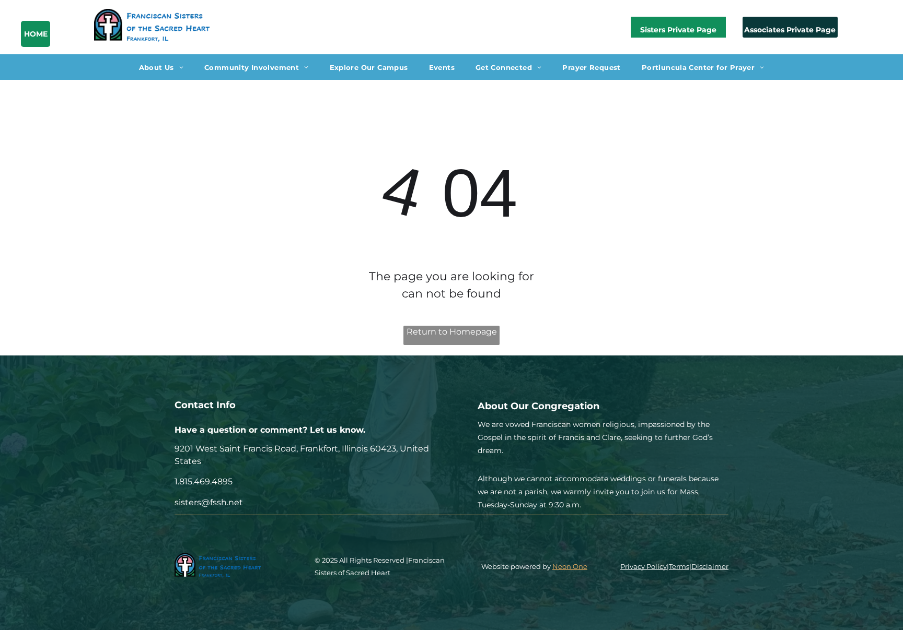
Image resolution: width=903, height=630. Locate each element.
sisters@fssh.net (209, 502)
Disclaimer (709, 566)
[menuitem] (161, 67)
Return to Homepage (452, 332)
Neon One (569, 566)
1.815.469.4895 (204, 481)
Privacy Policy (643, 566)
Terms (679, 566)
